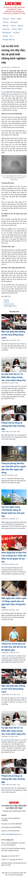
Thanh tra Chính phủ (7, 656)
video (24, 613)
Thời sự (13, 26)
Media (19, 19)
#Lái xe (6, 300)
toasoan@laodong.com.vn (14, 834)
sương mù (13, 88)
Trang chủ (6, 19)
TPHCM (11, 526)
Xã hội (13, 19)
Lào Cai (3, 478)
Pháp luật (5, 26)
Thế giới (5, 36)
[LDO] (14, 322)
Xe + (11, 36)
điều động (17, 570)
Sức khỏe (16, 32)
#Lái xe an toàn (9, 304)
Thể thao (5, 22)
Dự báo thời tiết (6, 386)
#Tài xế (6, 302)
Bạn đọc (20, 26)
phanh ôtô (10, 437)
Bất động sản (7, 32)
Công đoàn (6, 29)
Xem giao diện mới (8, 39)
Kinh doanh (14, 22)
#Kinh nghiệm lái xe (10, 306)
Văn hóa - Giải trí (17, 29)
